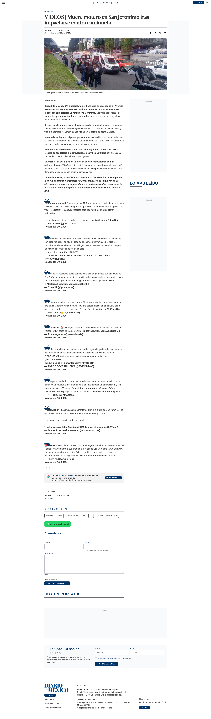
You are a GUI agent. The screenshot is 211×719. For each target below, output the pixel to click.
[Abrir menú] (3, 2)
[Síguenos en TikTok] (153, 702)
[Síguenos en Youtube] (150, 702)
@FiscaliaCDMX (52, 359)
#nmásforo (91, 388)
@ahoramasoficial (88, 280)
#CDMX (86, 331)
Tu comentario (49, 553)
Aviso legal (49, 699)
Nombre (47, 542)
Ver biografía (48, 498)
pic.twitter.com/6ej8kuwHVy (106, 309)
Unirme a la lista (107, 664)
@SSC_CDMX (51, 356)
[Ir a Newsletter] (207, 2)
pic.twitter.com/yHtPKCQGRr (79, 363)
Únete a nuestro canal (59, 524)
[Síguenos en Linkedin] (156, 702)
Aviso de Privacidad (52, 708)
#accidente (75, 413)
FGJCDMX (99, 516)
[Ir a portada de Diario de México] (56, 688)
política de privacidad (125, 658)
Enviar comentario (57, 583)
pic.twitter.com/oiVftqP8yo (106, 391)
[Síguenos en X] (147, 702)
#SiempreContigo (53, 391)
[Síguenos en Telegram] (162, 702)
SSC (91, 516)
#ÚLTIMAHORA (52, 327)
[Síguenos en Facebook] (143, 702)
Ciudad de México (72, 516)
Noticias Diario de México (54, 516)
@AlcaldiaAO (51, 284)
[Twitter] (155, 33)
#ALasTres (61, 388)
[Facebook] (151, 33)
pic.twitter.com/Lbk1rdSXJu (105, 331)
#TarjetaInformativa (54, 203)
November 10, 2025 (55, 226)
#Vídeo (53, 363)
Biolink (144, 708)
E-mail (87, 542)
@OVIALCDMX (106, 280)
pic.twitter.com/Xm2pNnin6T (63, 252)
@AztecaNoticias (70, 280)
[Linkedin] (160, 33)
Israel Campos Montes (56, 30)
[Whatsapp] (165, 33)
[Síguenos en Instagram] (140, 702)
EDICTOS (198, 3)
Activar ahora (112, 478)
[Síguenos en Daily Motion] (166, 702)
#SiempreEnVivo (107, 388)
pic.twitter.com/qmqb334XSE (74, 284)
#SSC (84, 203)
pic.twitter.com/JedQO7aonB (103, 427)
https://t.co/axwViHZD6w (75, 427)
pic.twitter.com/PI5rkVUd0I (105, 220)
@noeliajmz (78, 388)
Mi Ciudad (48, 11)
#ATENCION (53, 445)
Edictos (50, 695)
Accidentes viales (112, 516)
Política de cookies (52, 703)
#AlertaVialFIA (51, 410)
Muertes (83, 516)
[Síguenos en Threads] (159, 702)
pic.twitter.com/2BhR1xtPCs (100, 455)
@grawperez (54, 427)
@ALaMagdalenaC (82, 206)
